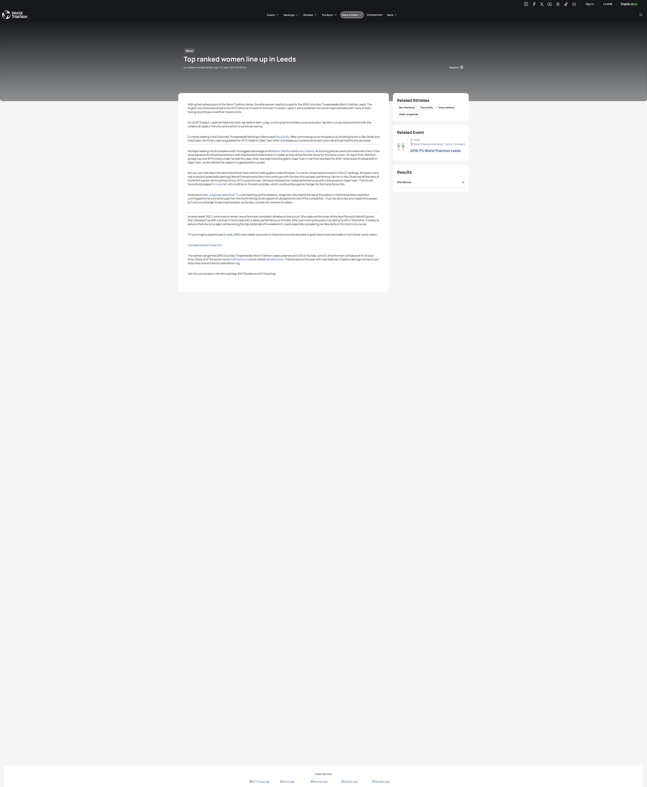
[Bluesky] (574, 4)
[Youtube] (550, 4)
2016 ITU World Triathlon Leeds (435, 150)
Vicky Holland (306, 151)
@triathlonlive (275, 259)
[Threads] (558, 4)
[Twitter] (542, 4)
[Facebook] (534, 4)
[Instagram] (526, 4)
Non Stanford (283, 151)
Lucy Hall (221, 184)
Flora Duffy (282, 137)
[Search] (641, 15)
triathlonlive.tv (239, 259)
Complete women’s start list (205, 245)
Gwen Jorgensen (212, 195)
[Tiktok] (566, 4)
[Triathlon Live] (629, 4)
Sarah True (234, 195)
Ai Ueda (228, 234)
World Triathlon (14, 15)
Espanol (454, 67)
